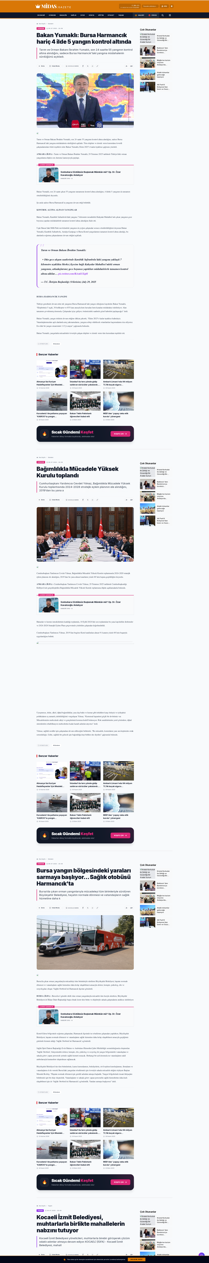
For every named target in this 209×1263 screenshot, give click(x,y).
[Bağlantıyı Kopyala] (97, 66)
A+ (131, 66)
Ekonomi (41, 15)
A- (127, 66)
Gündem (52, 15)
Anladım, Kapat (137, 1259)
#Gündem (56, 344)
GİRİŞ (165, 6)
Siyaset (111, 15)
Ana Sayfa (42, 23)
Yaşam (121, 15)
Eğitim (101, 15)
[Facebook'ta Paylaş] (83, 66)
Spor (82, 15)
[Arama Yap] (162, 15)
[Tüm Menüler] (170, 15)
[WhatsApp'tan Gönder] (92, 66)
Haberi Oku (65, 178)
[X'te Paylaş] (88, 66)
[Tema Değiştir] (172, 6)
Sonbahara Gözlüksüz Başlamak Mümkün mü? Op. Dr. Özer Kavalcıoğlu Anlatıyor (91, 173)
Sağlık (74, 15)
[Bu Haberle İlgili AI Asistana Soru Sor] (202, 1256)
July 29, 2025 (89, 282)
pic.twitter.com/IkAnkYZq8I (73, 273)
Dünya (91, 15)
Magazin (63, 15)
